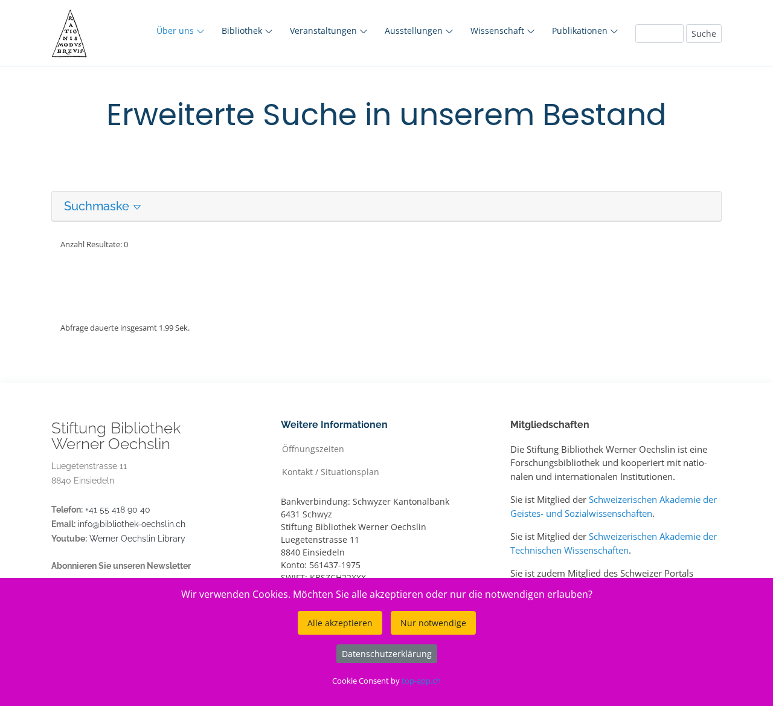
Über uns (176, 30)
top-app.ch (421, 680)
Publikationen (581, 30)
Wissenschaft (498, 30)
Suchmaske (98, 206)
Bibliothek (243, 30)
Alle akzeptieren (340, 623)
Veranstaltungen (324, 30)
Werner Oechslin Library (137, 538)
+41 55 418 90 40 (117, 509)
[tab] (386, 206)
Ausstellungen (415, 30)
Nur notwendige (433, 623)
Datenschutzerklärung (387, 653)
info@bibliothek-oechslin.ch (131, 524)
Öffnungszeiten (313, 448)
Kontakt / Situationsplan (330, 471)
